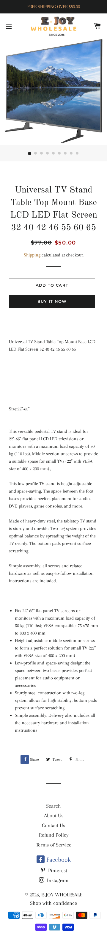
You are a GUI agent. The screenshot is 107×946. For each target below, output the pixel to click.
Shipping (32, 255)
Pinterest (57, 870)
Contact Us (53, 825)
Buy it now (52, 301)
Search (53, 806)
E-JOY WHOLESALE (61, 895)
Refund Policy (53, 835)
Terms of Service (53, 845)
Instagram (56, 880)
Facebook (58, 859)
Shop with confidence (53, 903)
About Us (53, 815)
